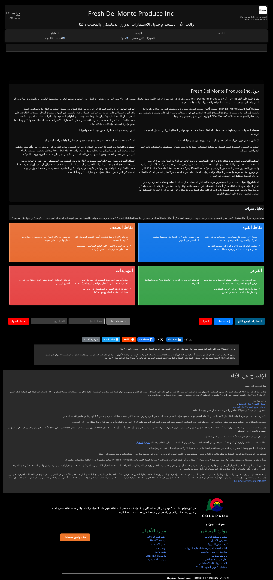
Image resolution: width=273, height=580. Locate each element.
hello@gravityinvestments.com (250, 480)
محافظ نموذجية (219, 555)
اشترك (205, 321)
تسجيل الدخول (18, 321)
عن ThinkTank (158, 540)
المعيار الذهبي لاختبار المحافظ (252, 403)
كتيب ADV (160, 552)
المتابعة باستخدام (118, 321)
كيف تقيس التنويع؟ (218, 544)
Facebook (144, 339)
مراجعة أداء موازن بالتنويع (214, 552)
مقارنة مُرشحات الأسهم (215, 559)
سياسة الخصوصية (157, 559)
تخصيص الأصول (219, 540)
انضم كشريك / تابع (156, 536)
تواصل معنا (160, 548)
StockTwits (109, 339)
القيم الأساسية (158, 544)
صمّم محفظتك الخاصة (216, 536)
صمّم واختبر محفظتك (75, 537)
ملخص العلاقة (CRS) (155, 555)
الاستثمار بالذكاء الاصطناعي (213, 563)
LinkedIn (172, 339)
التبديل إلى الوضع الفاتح (250, 321)
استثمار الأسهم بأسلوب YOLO (212, 567)
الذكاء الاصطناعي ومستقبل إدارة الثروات (206, 548)
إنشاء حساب (223, 321)
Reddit (127, 339)
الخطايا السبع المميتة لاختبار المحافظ (249, 407)
